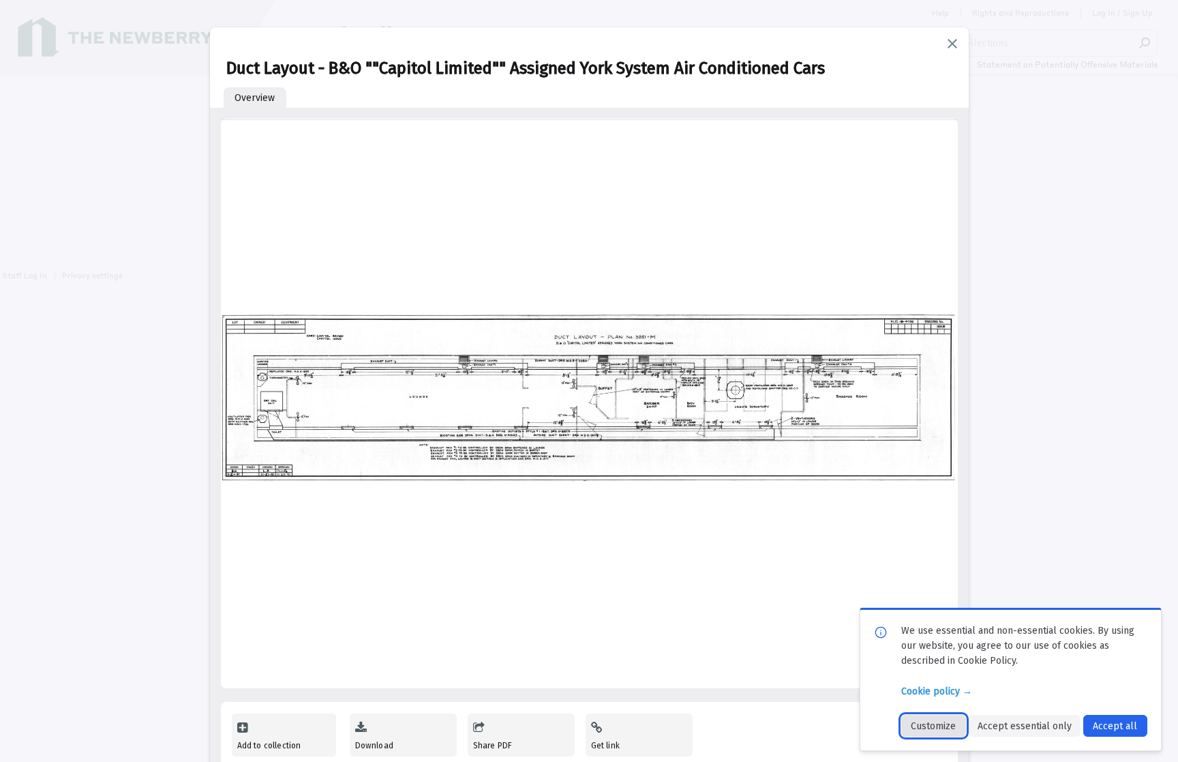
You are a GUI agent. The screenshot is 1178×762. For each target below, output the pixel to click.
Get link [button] (605, 745)
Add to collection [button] (269, 745)
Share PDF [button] (493, 745)
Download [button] (374, 745)
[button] (952, 43)
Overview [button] (255, 98)
